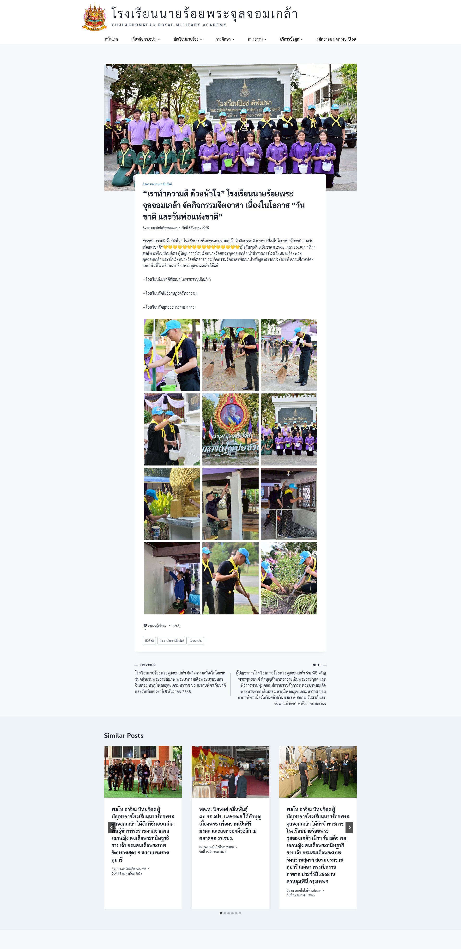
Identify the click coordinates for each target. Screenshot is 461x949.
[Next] (349, 827)
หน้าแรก (111, 39)
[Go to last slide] (111, 827)
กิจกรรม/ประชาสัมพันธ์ (157, 184)
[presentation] (143, 772)
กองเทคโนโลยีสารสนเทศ (162, 228)
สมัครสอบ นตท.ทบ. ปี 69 (336, 39)
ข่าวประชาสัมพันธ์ (171, 640)
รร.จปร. (196, 640)
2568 (149, 640)
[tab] (221, 913)
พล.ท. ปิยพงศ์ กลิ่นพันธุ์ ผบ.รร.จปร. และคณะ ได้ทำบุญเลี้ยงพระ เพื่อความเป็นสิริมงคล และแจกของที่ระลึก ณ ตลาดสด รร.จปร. (230, 823)
